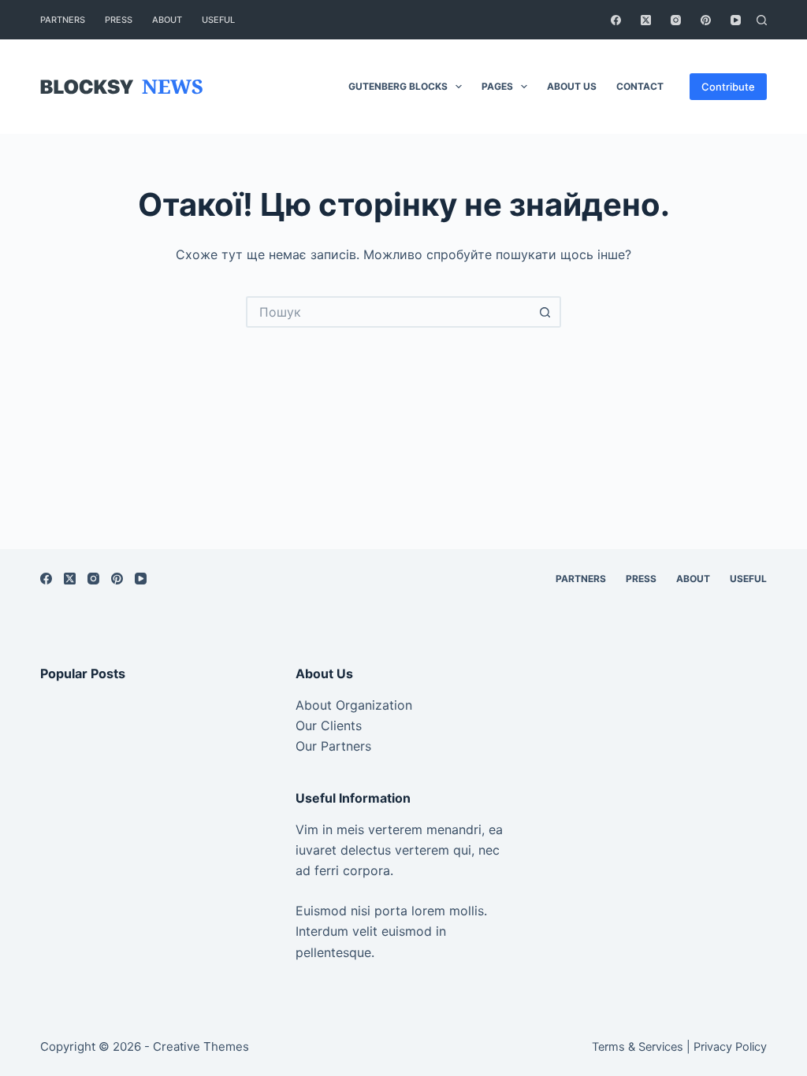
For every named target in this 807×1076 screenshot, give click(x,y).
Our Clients (329, 725)
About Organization (354, 705)
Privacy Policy (730, 1047)
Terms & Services (637, 1047)
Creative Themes (201, 1046)
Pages (497, 86)
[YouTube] (736, 20)
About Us (572, 86)
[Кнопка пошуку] (545, 312)
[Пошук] (762, 20)
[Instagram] (676, 20)
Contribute (728, 86)
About (167, 19)
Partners (62, 19)
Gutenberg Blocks (398, 86)
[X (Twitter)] (646, 20)
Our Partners (333, 746)
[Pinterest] (706, 20)
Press (118, 19)
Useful (218, 19)
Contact (640, 86)
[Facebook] (616, 20)
